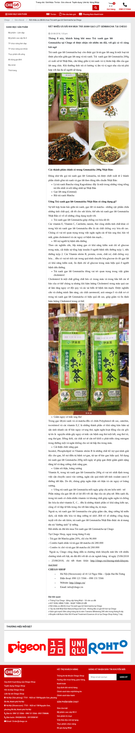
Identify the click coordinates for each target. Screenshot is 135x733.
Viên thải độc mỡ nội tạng (67, 720)
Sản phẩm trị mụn (64, 716)
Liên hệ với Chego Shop (14, 694)
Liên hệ (86, 2)
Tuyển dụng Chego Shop (14, 686)
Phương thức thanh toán (93, 14)
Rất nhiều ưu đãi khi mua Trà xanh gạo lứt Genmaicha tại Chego (55, 20)
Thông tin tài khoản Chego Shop (70, 676)
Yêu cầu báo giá (69, 14)
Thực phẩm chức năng (66, 724)
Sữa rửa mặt (62, 708)
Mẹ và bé (12, 65)
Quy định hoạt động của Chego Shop (19, 682)
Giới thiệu (49, 2)
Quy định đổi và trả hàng (67, 688)
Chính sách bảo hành (66, 695)
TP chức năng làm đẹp (17, 43)
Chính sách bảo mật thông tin (69, 691)
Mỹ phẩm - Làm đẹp (16, 33)
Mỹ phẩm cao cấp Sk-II (17, 38)
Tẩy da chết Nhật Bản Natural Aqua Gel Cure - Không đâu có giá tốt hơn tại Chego (83, 609)
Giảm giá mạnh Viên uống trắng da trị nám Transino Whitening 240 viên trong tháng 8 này (86, 611)
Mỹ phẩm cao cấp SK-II (66, 712)
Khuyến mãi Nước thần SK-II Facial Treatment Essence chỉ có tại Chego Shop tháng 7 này (86, 614)
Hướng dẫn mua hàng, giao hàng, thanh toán (71, 682)
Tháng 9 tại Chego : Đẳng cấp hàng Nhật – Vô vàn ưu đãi (73, 600)
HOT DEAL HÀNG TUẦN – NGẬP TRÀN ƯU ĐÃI (68, 603)
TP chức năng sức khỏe (18, 49)
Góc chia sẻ (66, 2)
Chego (7, 20)
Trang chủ (40, 2)
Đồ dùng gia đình (15, 60)
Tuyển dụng (77, 2)
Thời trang (12, 70)
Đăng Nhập (94, 2)
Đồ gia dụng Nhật (64, 728)
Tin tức (57, 2)
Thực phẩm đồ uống (16, 54)
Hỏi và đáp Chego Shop (14, 690)
